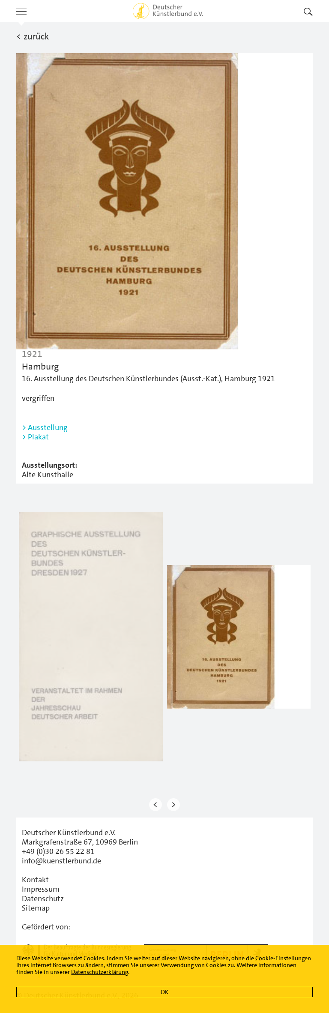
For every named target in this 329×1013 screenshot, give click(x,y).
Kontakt (35, 880)
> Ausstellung (45, 427)
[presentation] (155, 805)
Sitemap (36, 908)
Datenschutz (43, 898)
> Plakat (35, 437)
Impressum (41, 889)
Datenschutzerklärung (99, 972)
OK (164, 992)
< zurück (32, 36)
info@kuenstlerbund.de (61, 861)
